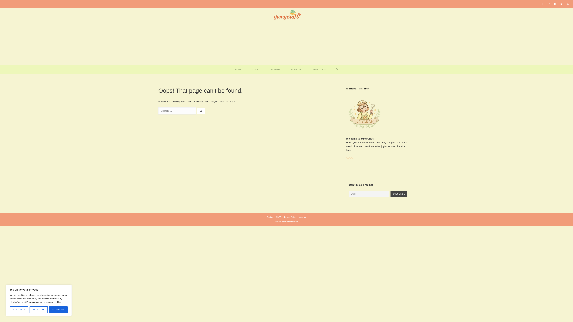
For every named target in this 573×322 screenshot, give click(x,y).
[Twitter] (561, 4)
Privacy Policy (290, 217)
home (238, 69)
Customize (19, 309)
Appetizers (319, 69)
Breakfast (297, 69)
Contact (270, 217)
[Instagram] (549, 4)
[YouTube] (567, 4)
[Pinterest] (555, 4)
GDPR (278, 217)
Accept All (58, 309)
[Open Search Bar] (337, 69)
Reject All (38, 309)
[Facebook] (542, 4)
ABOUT (350, 157)
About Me (302, 217)
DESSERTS (275, 69)
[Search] (201, 111)
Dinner (255, 69)
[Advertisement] (286, 43)
